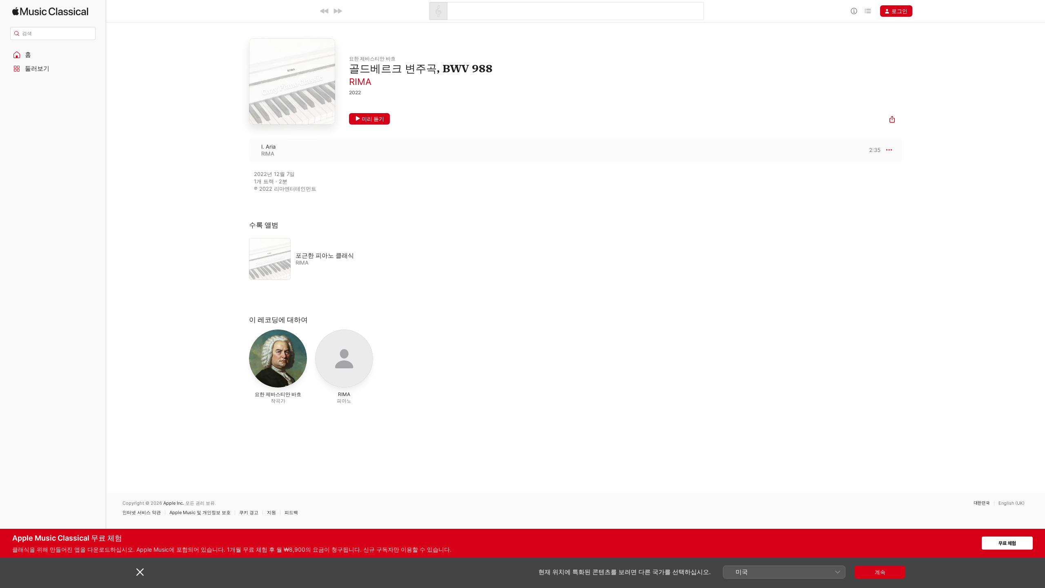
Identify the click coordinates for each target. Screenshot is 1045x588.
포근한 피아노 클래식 (325, 255)
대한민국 (982, 503)
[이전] (324, 11)
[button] (53, 55)
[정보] (853, 11)
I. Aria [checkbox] (268, 146)
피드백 (291, 512)
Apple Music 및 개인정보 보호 (200, 512)
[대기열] (867, 11)
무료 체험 (1007, 543)
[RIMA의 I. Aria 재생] (241, 150)
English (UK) (1011, 503)
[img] (50, 11)
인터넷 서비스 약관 (141, 512)
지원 (271, 512)
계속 (880, 572)
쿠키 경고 (248, 512)
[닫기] (140, 572)
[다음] (337, 11)
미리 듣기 (373, 119)
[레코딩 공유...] (892, 120)
